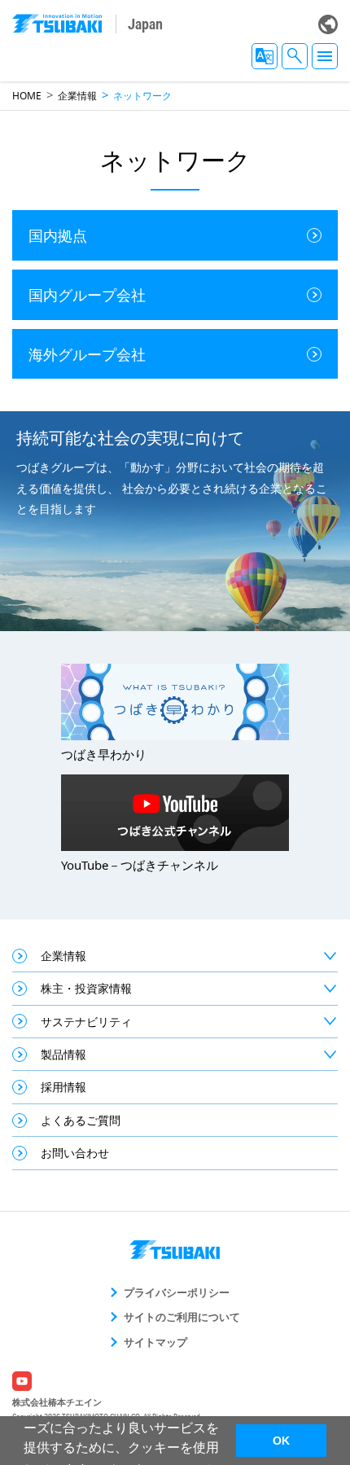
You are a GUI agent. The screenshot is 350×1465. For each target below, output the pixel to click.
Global (328, 24)
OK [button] (281, 1440)
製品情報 (63, 1054)
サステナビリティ (86, 1021)
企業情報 (77, 96)
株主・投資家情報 (86, 988)
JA (265, 56)
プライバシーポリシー (177, 1292)
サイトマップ (155, 1342)
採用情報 (63, 1086)
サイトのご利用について (182, 1316)
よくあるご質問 (80, 1120)
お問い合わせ (75, 1152)
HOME (27, 96)
